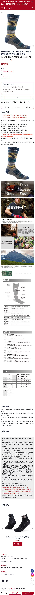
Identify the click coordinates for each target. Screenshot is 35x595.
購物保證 (3, 568)
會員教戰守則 (4, 574)
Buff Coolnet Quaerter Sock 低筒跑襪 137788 (17, 538)
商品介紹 (7, 107)
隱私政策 (14, 568)
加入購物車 (15, 593)
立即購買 (27, 593)
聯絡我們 (19, 568)
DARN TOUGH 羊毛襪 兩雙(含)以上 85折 (13, 87)
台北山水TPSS (11, 589)
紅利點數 (11, 574)
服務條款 (9, 568)
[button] (33, 529)
